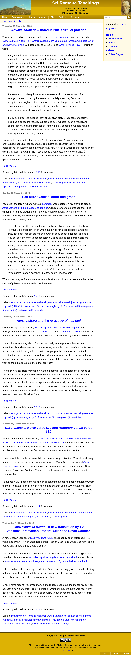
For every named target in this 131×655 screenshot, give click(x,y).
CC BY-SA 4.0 (65, 650)
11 (20, 21)
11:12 (37, 506)
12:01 (37, 407)
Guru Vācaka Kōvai (59, 178)
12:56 (37, 609)
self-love (22, 310)
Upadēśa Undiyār (37, 186)
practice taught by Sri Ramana (56, 306)
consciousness (56, 413)
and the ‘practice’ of (25, 208)
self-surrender (36, 310)
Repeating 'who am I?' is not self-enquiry (56, 327)
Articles (42, 17)
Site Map (74, 17)
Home (5, 17)
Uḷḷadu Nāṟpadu (77, 182)
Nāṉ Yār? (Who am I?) (26, 306)
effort (69, 413)
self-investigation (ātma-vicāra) (65, 417)
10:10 (37, 172)
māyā (74, 512)
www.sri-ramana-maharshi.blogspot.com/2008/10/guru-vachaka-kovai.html (46, 561)
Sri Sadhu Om (23, 623)
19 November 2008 (69, 331)
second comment (59, 37)
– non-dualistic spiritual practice (48, 30)
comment (47, 204)
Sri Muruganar (60, 182)
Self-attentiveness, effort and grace (48, 197)
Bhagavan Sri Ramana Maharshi (29, 178)
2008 (15, 21)
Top (105, 653)
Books (31, 17)
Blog (53, 17)
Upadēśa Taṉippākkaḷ (14, 186)
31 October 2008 (44, 331)
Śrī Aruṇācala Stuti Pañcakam (34, 182)
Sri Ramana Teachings (75, 2)
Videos (62, 17)
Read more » (9, 166)
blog (10, 21)
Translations (18, 17)
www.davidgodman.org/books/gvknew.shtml (53, 557)
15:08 (37, 296)
